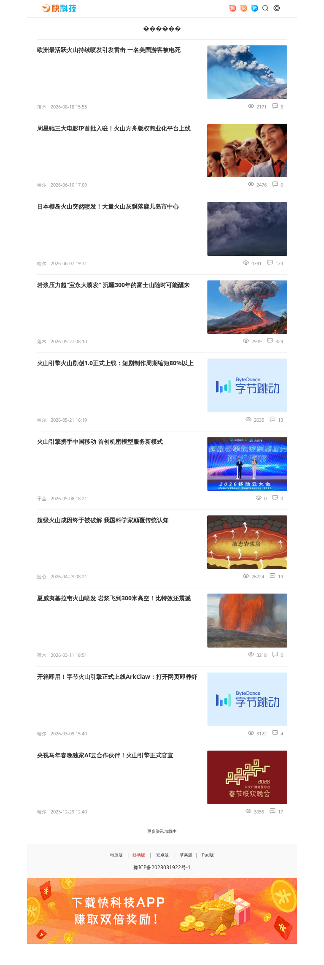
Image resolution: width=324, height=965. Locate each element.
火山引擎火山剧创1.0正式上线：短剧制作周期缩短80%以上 (115, 363)
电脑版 (116, 855)
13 (280, 420)
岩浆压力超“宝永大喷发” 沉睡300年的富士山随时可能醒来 (113, 285)
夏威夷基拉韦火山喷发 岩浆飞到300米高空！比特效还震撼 (114, 598)
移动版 (138, 855)
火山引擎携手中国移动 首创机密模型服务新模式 (100, 441)
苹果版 (186, 855)
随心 (41, 576)
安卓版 (162, 855)
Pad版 (208, 855)
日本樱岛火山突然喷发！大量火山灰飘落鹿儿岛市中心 (108, 206)
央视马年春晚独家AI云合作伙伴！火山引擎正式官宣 (105, 755)
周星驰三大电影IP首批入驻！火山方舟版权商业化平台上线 (114, 128)
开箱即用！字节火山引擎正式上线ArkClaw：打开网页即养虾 (117, 676)
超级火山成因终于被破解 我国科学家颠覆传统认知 (103, 520)
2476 (261, 185)
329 (279, 341)
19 (280, 576)
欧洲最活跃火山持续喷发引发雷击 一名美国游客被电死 (109, 50)
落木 (41, 106)
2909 (256, 341)
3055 (259, 811)
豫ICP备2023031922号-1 (162, 867)
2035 (259, 420)
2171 (261, 106)
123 (279, 263)
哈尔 (41, 185)
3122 (261, 733)
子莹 (41, 498)
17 (280, 811)
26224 (257, 576)
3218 (261, 655)
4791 (256, 263)
